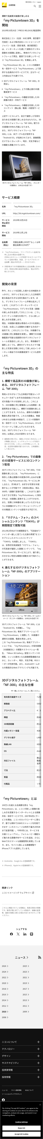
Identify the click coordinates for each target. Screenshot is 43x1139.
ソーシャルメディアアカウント (12, 1094)
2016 (4, 994)
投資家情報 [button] (7, 1069)
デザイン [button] (6, 1055)
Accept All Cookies (21, 1134)
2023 (25, 971)
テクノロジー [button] (8, 1048)
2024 (4, 971)
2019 (25, 983)
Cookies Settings (21, 1122)
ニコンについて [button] (9, 1041)
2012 (4, 1005)
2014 (4, 1000)
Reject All (21, 1128)
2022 (4, 977)
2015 (25, 994)
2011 (25, 1005)
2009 (25, 1011)
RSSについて (29, 1090)
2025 (25, 966)
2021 (25, 977)
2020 (4, 983)
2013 (25, 1000)
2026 (4, 966)
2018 (4, 988)
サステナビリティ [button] (10, 1062)
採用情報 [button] (6, 1076)
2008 (4, 1017)
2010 (4, 1011)
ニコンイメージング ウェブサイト (16, 892)
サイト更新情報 (16, 1090)
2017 (25, 988)
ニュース (20, 957)
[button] (34, 6)
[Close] (40, 1104)
